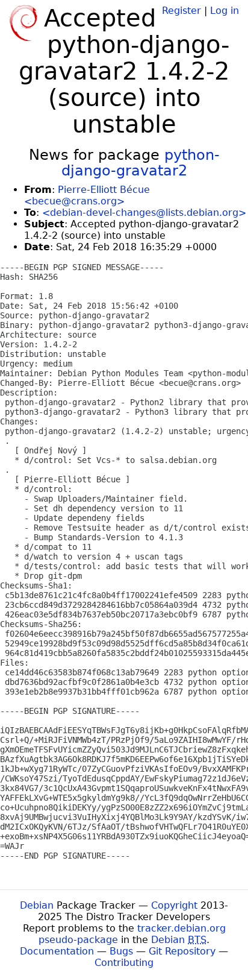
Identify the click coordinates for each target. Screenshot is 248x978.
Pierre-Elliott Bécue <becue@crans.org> (87, 195)
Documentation (57, 951)
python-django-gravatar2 (140, 163)
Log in (224, 10)
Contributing (124, 962)
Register (181, 10)
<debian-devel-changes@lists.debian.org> (144, 212)
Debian (37, 905)
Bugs (121, 951)
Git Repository (182, 951)
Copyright (174, 905)
